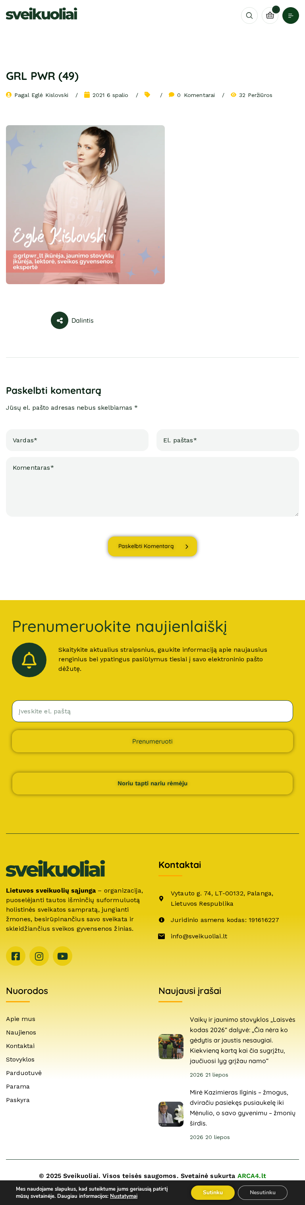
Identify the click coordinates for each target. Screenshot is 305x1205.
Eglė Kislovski (49, 95)
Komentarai (196, 95)
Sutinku (213, 1192)
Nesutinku (263, 1192)
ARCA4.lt (251, 1176)
